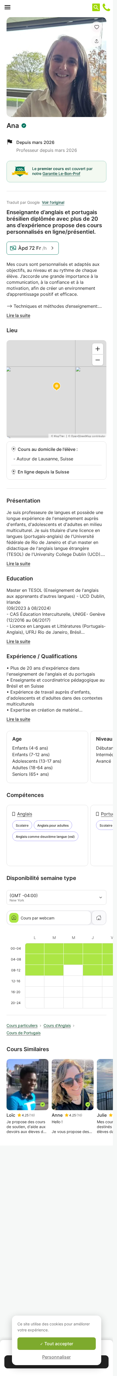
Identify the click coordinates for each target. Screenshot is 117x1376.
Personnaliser (56, 1357)
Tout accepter (58, 1343)
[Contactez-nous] (106, 7)
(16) (32, 1115)
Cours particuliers (22, 1025)
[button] (96, 26)
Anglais (24, 814)
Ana (13, 125)
